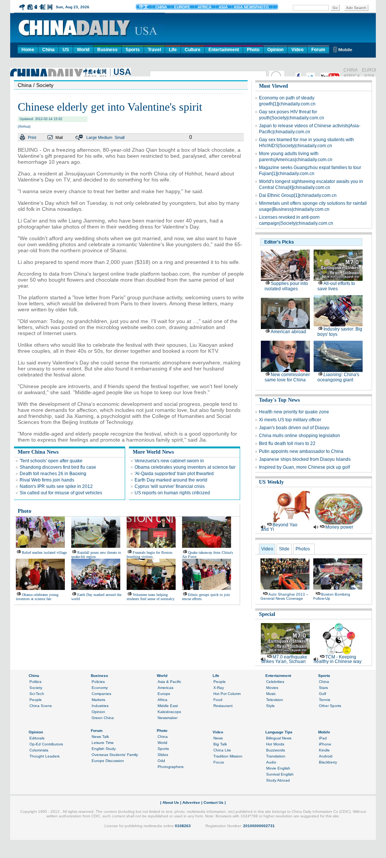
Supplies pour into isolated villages (286, 286)
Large (91, 137)
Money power (339, 527)
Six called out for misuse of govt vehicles (61, 492)
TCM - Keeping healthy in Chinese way (337, 659)
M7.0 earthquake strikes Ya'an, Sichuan (284, 659)
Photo (253, 49)
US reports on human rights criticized (172, 492)
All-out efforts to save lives (336, 286)
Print (32, 137)
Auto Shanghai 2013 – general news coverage (284, 596)
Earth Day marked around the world (171, 480)
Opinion (275, 49)
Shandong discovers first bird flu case (58, 467)
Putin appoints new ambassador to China (301, 451)
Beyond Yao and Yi (279, 527)
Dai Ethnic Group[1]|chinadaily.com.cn (298, 195)
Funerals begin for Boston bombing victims (149, 554)
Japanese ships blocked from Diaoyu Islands (305, 459)
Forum (318, 49)
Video (297, 49)
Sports (133, 49)
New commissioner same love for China (287, 377)
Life (173, 49)
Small (119, 137)
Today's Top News (279, 400)
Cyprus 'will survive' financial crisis (170, 486)
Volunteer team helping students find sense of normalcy (151, 597)
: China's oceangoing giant (338, 377)
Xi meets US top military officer (290, 419)
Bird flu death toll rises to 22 (287, 443)
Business (107, 49)
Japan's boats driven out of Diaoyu (294, 427)
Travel (154, 49)
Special (267, 614)
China (48, 49)
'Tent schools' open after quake (51, 460)
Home (27, 49)
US (66, 49)
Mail (59, 137)
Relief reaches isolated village (44, 552)
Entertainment (223, 49)
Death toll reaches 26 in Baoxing (53, 473)
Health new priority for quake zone (294, 412)
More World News (153, 452)
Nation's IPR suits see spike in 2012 (56, 486)
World (83, 49)
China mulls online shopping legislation (299, 435)
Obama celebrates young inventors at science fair (185, 467)
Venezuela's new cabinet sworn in (169, 460)
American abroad (288, 331)
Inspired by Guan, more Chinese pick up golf (304, 467)
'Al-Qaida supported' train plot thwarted (174, 473)
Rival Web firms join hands (47, 480)
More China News (38, 452)
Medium (105, 137)
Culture (193, 49)
